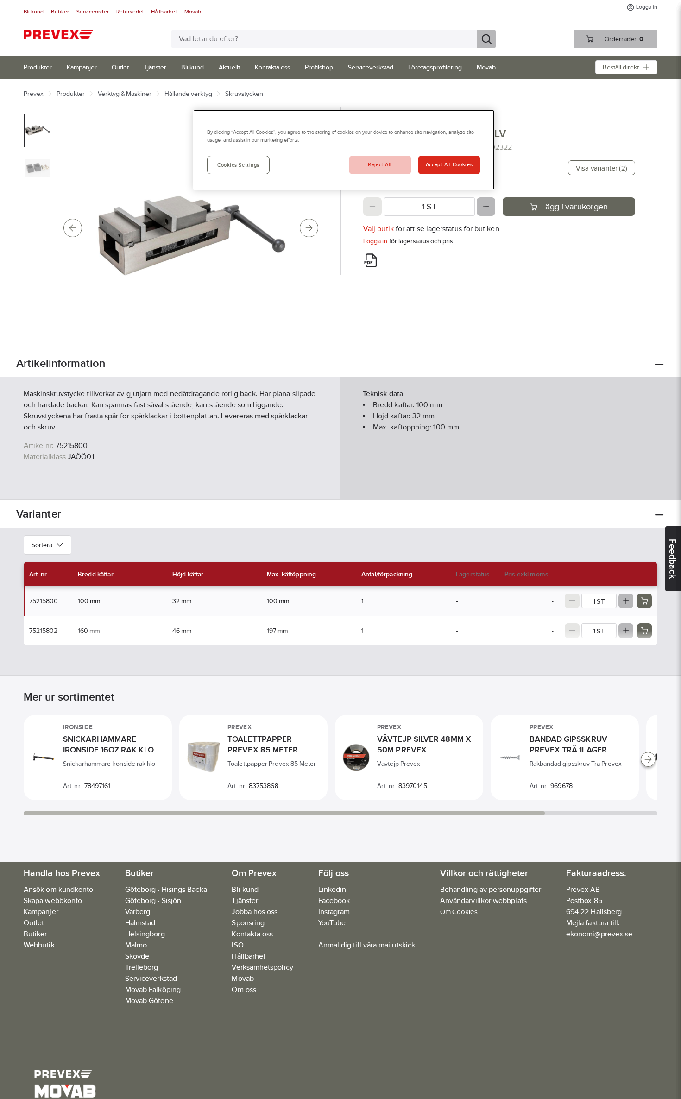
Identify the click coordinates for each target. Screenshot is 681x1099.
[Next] (309, 228)
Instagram (334, 911)
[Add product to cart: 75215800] (644, 601)
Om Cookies (459, 912)
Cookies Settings (238, 165)
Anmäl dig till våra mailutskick (366, 945)
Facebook (334, 900)
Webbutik (39, 945)
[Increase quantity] (486, 206)
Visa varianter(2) (601, 168)
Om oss (244, 989)
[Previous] (72, 228)
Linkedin (332, 889)
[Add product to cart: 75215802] (644, 630)
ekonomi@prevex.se (599, 933)
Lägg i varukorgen (574, 206)
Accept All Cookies (449, 164)
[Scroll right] (648, 759)
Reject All (380, 164)
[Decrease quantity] (372, 206)
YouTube (332, 922)
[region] (343, 150)
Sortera (42, 545)
